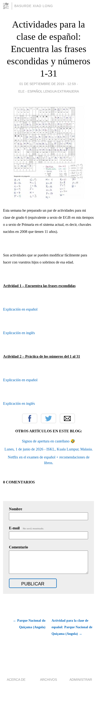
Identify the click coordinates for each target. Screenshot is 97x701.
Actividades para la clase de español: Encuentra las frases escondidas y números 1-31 (48, 49)
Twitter (48, 418)
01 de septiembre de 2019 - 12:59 (47, 84)
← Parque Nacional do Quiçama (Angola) (29, 624)
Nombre (15, 509)
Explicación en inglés (19, 333)
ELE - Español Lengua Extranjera (48, 91)
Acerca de (16, 679)
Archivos (48, 679)
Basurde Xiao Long (33, 6)
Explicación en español (20, 309)
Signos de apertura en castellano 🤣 (48, 441)
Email (67, 418)
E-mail (26, 528)
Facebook (29, 418)
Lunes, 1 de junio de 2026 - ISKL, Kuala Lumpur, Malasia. (48, 449)
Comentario (18, 547)
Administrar (80, 679)
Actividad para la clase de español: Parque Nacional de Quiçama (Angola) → (72, 627)
